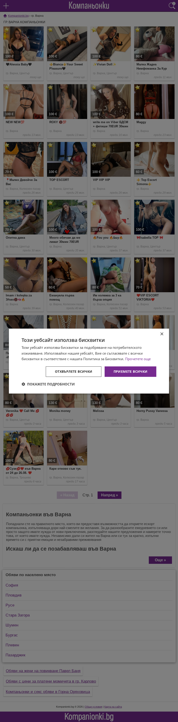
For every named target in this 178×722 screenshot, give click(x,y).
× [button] (161, 334)
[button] (48, 384)
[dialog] (89, 360)
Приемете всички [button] (131, 371)
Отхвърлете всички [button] (73, 371)
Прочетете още (138, 358)
